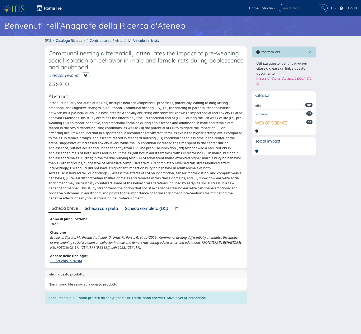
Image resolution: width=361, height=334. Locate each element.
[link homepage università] (49, 8)
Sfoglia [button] (267, 8)
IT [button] (332, 8)
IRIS (48, 40)
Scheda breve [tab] (65, 208)
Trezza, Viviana (63, 75)
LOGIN (351, 8)
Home (254, 8)
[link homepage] (15, 8)
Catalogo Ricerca (69, 40)
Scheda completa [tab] (101, 208)
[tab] (177, 208)
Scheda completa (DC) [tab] (146, 208)
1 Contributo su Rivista (105, 40)
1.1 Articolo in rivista (143, 40)
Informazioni (270, 52)
